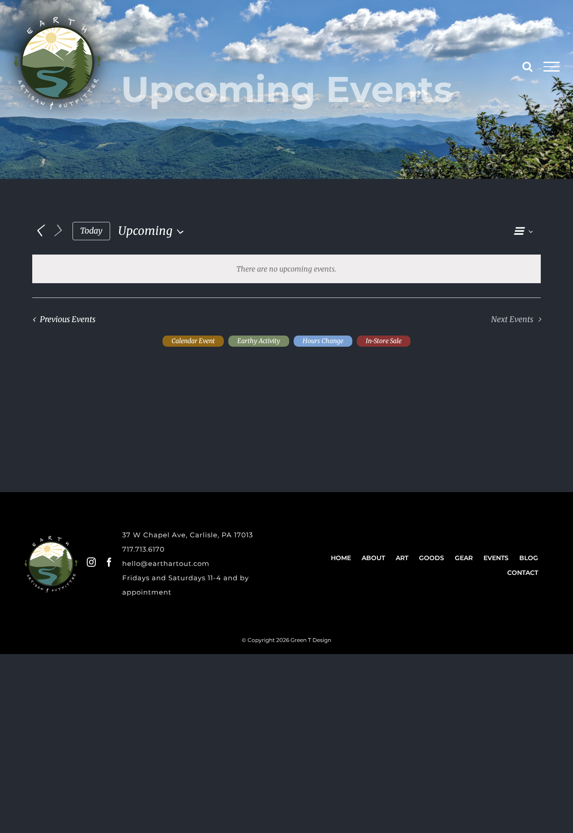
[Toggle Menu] (551, 67)
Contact (522, 573)
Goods (431, 558)
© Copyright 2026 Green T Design (286, 640)
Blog (528, 558)
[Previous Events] (39, 231)
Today (91, 230)
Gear (464, 558)
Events (496, 558)
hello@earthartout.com (166, 563)
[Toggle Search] (527, 66)
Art (402, 558)
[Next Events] (57, 231)
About (373, 558)
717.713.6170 (143, 549)
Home (341, 558)
